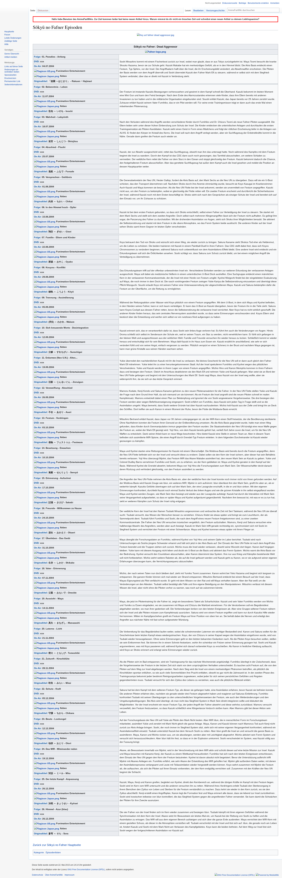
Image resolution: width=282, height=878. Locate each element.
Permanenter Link (12, 81)
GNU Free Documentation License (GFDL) (86, 869)
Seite (32, 10)
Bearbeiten (198, 10)
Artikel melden (10, 57)
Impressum (69, 875)
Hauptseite (9, 31)
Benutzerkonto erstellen (258, 3)
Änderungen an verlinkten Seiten (11, 70)
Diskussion (43, 10)
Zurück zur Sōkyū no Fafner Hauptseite (57, 845)
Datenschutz (37, 875)
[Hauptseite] (14, 13)
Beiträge (242, 3)
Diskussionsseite (229, 3)
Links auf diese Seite (13, 66)
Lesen (188, 10)
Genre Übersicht (11, 54)
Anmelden (274, 3)
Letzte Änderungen (12, 38)
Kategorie (39, 852)
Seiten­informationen (13, 84)
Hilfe (6, 44)
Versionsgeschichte (215, 10)
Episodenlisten (53, 852)
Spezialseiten (10, 75)
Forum (7, 35)
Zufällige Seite (10, 41)
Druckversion (10, 78)
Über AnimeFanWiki (54, 875)
